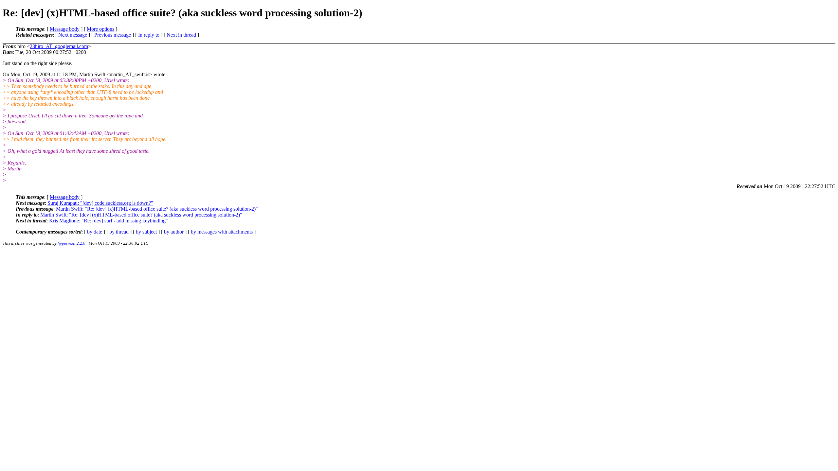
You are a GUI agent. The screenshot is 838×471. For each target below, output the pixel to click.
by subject (146, 232)
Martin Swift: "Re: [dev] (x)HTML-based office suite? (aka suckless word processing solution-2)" (157, 209)
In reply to (148, 35)
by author (174, 232)
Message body (65, 29)
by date (94, 232)
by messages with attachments (222, 232)
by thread (119, 232)
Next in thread (181, 35)
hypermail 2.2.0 (71, 243)
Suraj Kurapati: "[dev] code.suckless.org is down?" (100, 203)
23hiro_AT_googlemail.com (59, 46)
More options (100, 29)
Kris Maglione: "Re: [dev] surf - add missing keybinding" (108, 220)
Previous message (112, 35)
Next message (72, 35)
